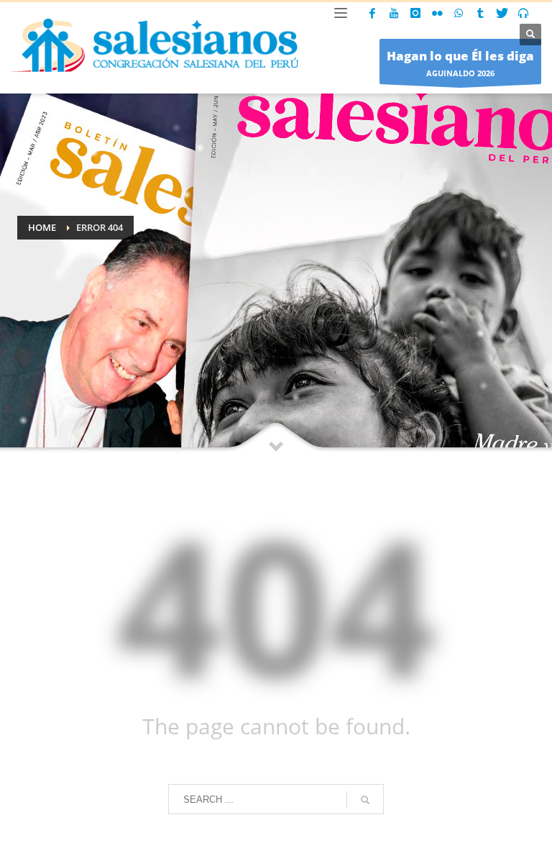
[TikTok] (480, 13)
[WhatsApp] (458, 13)
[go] (365, 800)
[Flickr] (437, 13)
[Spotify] (523, 13)
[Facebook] (372, 13)
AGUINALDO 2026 (460, 62)
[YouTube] (394, 13)
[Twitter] (501, 13)
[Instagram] (415, 13)
